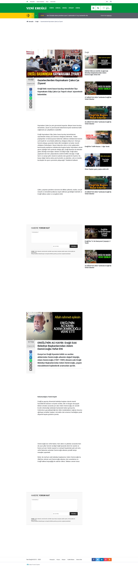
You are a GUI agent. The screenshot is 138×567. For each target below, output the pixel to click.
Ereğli (64, 8)
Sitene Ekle (52, 1)
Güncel (58, 8)
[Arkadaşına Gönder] (30, 101)
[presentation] (32, 16)
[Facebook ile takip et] (94, 559)
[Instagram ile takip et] (106, 559)
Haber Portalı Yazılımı (34, 564)
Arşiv (47, 1)
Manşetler (32, 1)
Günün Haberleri (40, 1)
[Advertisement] (17, 46)
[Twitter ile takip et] (98, 559)
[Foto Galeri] (111, 1)
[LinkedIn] (30, 95)
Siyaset (71, 8)
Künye (52, 8)
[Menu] (93, 8)
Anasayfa (52, 559)
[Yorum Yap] (30, 107)
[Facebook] (30, 89)
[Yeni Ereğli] (36, 8)
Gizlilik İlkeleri (70, 559)
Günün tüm (106, 15)
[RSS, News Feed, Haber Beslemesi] (110, 559)
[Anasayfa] (27, 1)
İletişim (63, 559)
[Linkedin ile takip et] (102, 559)
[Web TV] (107, 1)
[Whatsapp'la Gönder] (30, 98)
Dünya (78, 8)
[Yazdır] (30, 104)
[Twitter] (30, 92)
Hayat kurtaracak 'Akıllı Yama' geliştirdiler (58, 15)
